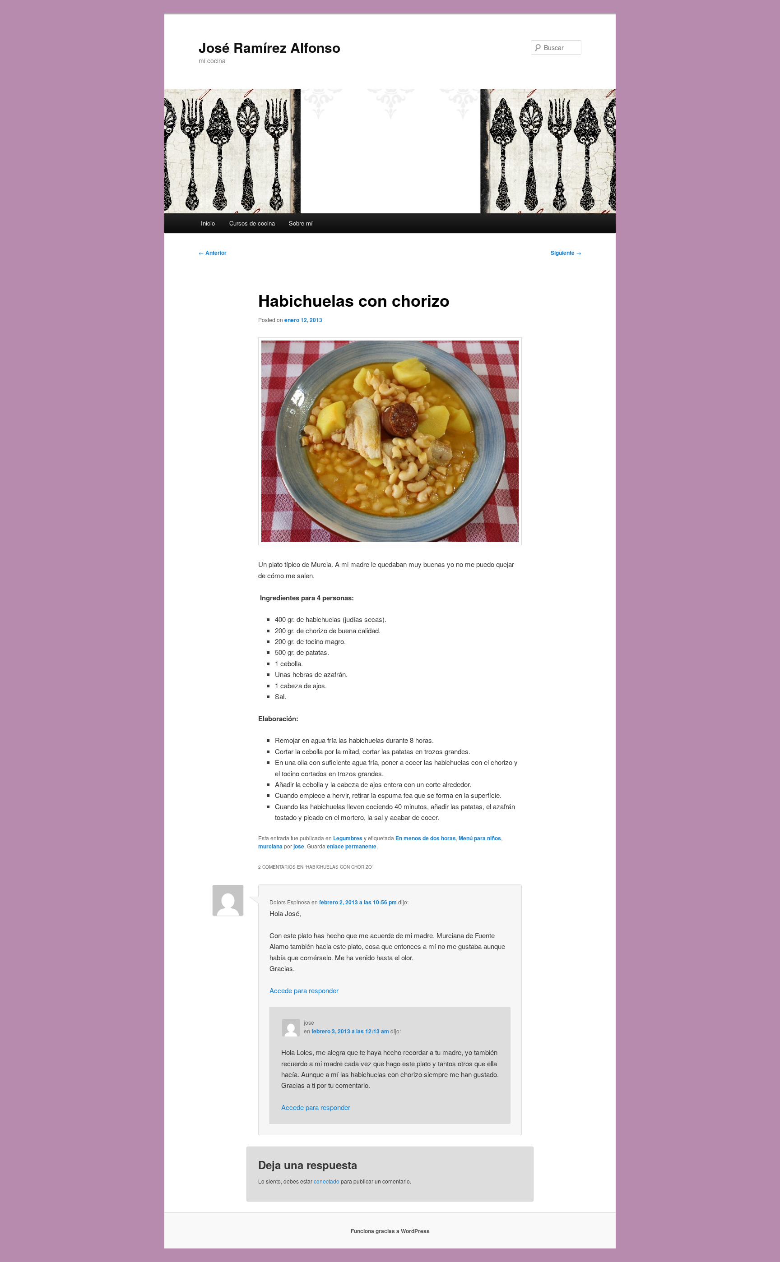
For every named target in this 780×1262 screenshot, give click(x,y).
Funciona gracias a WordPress (390, 1231)
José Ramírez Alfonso (269, 47)
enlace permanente (351, 846)
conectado (326, 1181)
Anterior (213, 253)
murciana (270, 846)
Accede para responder (304, 990)
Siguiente (566, 253)
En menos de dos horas (425, 838)
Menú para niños (480, 838)
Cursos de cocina (252, 223)
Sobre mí (301, 223)
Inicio (208, 223)
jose (298, 846)
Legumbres (347, 838)
